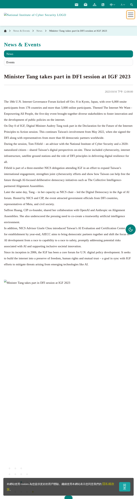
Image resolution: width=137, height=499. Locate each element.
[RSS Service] (103, 4)
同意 (124, 487)
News (9, 54)
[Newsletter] (86, 5)
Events (10, 62)
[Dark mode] (131, 229)
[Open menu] (130, 14)
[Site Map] (94, 4)
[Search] (131, 4)
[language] (112, 5)
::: (68, 4)
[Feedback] (76, 4)
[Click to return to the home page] (35, 14)
